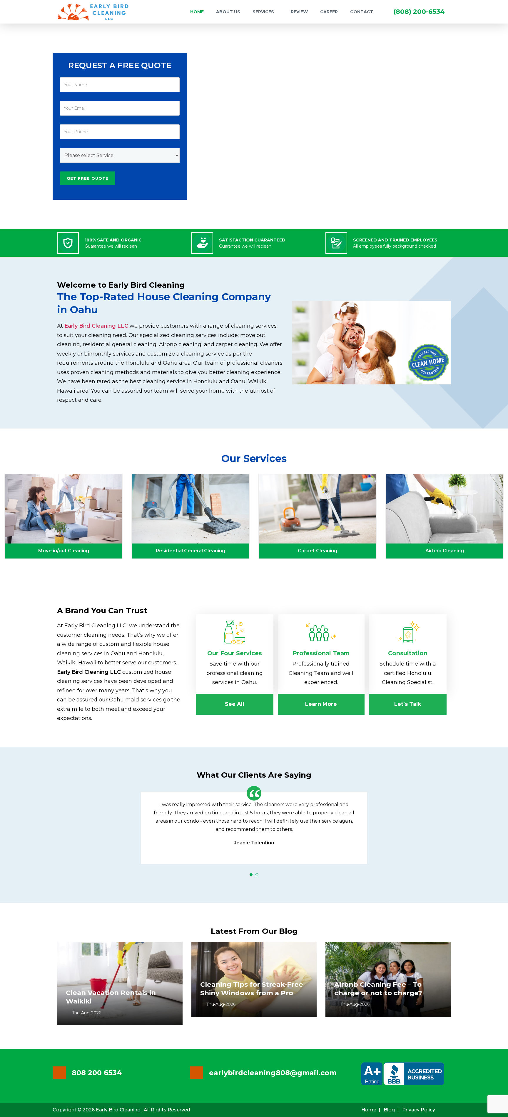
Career (329, 11)
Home (197, 11)
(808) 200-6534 (419, 12)
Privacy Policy (418, 1110)
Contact (361, 11)
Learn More (321, 704)
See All (234, 704)
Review (299, 11)
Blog (389, 1110)
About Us (228, 11)
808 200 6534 (97, 1072)
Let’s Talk (407, 704)
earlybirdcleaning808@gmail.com (273, 1072)
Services (263, 11)
